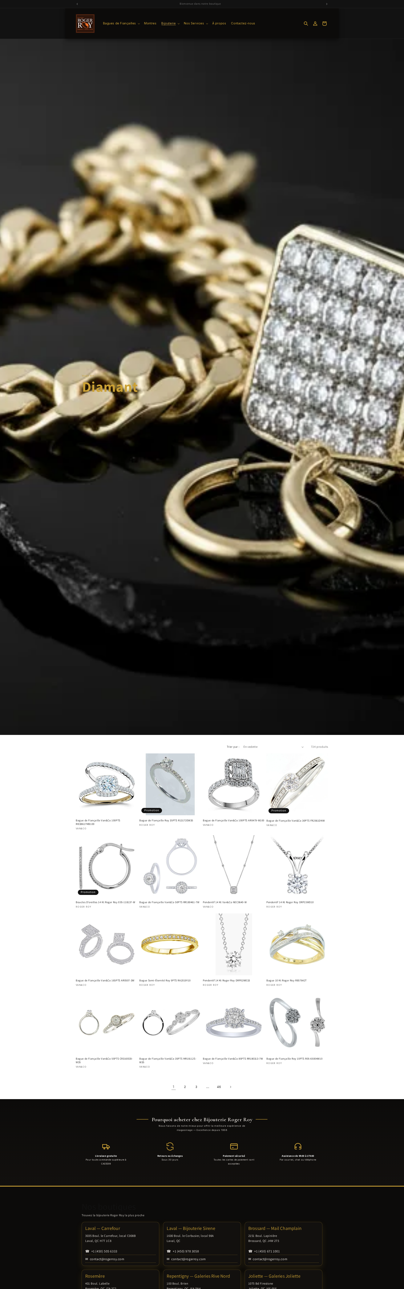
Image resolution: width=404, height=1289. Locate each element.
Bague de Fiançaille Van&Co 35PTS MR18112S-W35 (167, 1060)
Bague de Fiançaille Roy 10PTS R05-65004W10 (294, 1058)
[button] (121, 23)
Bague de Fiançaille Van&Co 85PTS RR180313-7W (233, 1058)
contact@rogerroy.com (104, 1259)
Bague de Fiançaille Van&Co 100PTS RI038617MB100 (98, 822)
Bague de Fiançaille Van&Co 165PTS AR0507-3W (105, 980)
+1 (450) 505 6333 (101, 1251)
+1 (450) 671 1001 (264, 1251)
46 (219, 1087)
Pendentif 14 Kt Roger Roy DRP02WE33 (226, 980)
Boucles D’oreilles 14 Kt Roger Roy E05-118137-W (105, 902)
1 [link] (173, 1087)
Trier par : (233, 747)
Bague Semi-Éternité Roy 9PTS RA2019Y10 (165, 980)
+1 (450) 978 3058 (183, 1251)
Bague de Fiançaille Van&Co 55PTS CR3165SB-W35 (104, 1060)
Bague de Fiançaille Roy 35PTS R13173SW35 (166, 820)
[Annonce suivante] (326, 4)
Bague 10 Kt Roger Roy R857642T (286, 980)
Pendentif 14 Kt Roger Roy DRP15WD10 (290, 902)
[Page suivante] (230, 1087)
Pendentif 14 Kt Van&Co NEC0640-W (225, 902)
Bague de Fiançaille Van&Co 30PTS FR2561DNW (295, 820)
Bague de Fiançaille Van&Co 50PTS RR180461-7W (169, 902)
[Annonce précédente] (77, 4)
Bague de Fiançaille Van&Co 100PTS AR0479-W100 (233, 820)
